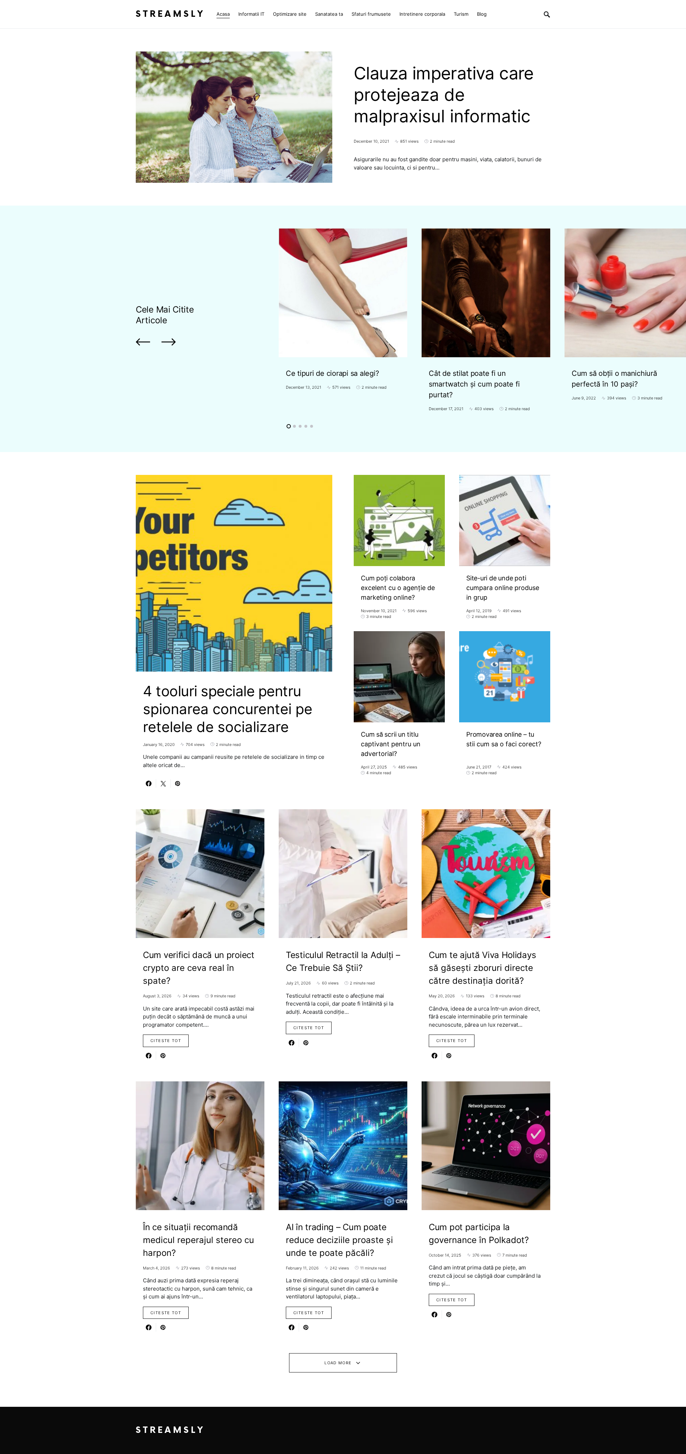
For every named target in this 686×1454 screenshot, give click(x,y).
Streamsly (170, 14)
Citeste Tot (165, 1040)
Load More (338, 1362)
